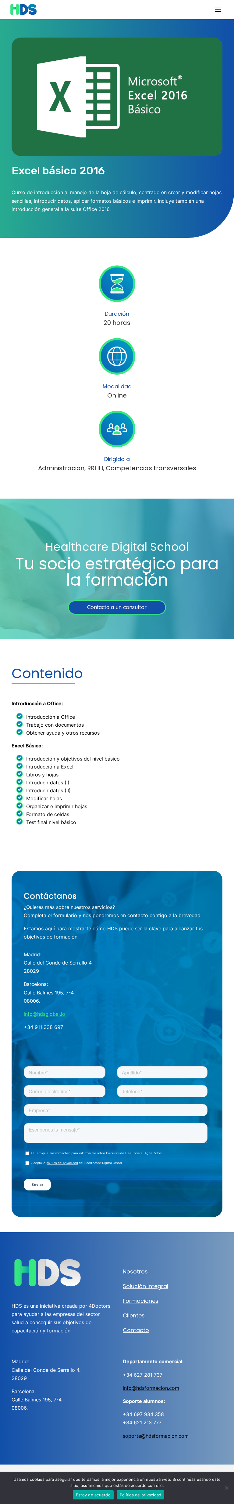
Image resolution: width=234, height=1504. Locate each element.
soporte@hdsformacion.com (156, 1436)
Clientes (134, 1315)
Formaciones (140, 1301)
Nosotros (135, 1271)
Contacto (136, 1330)
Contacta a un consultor (117, 607)
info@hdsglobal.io (44, 1014)
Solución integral (145, 1286)
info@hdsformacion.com (151, 1388)
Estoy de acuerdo (93, 1494)
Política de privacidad (140, 1494)
